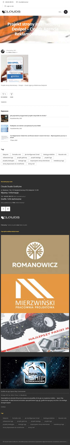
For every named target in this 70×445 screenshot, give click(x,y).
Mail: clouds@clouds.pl (19, 196)
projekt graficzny (22, 157)
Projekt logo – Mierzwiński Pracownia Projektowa (35, 310)
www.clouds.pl (20, 202)
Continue (3, 407)
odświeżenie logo (8, 157)
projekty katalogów (8, 161)
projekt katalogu (36, 157)
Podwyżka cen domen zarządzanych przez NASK (25, 126)
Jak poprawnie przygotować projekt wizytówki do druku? (28, 115)
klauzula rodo (62, 154)
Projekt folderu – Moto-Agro (35, 349)
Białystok (5, 154)
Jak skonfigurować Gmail (32, 154)
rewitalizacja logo (59, 161)
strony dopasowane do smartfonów (13, 164)
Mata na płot (23, 225)
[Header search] (65, 12)
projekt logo (48, 157)
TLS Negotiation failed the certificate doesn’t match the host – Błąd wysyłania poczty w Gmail (38, 136)
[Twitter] (8, 209)
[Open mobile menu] (60, 12)
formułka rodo (16, 154)
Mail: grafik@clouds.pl (6, 202)
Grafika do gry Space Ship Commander (13, 391)
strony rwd (31, 164)
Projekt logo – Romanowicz (35, 271)
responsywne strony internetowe (40, 161)
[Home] (11, 13)
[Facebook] (3, 209)
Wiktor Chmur (12, 52)
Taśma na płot (11, 225)
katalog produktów (49, 154)
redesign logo (22, 161)
